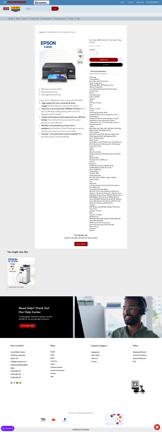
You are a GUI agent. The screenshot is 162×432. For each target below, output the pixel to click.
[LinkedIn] (17, 383)
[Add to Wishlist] (121, 60)
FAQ (134, 361)
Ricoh (52, 355)
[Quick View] (21, 271)
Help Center (140, 2)
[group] (81, 273)
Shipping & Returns (139, 352)
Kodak (52, 352)
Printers (53, 373)
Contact (130, 2)
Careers (94, 361)
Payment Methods (139, 358)
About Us (94, 358)
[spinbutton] (93, 53)
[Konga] (20, 383)
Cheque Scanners (56, 367)
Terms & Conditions (140, 355)
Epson (52, 358)
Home (41, 32)
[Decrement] (91, 53)
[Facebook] (14, 383)
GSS (6, 8)
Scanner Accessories (57, 370)
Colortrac (53, 361)
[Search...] (55, 9)
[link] (98, 71)
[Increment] (96, 53)
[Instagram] (11, 383)
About (122, 2)
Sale (51, 376)
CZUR (52, 364)
